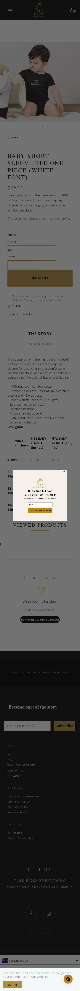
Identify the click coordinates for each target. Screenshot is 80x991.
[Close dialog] (64, 471)
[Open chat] (68, 979)
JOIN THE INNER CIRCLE (40, 510)
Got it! (12, 984)
